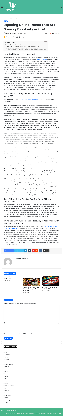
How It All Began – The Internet (13, 44)
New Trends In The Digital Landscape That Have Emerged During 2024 (23, 46)
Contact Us (25, 413)
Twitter (54, 413)
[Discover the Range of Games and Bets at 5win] (50, 281)
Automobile (7, 354)
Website (35, 328)
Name (5, 322)
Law (5, 388)
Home (6, 18)
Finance (6, 373)
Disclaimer (31, 413)
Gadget (6, 381)
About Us (19, 413)
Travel (6, 402)
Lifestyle (6, 390)
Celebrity (6, 361)
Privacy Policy (13, 413)
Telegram (59, 413)
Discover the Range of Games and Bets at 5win (50, 288)
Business (6, 359)
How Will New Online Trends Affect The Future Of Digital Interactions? (23, 48)
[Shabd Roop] (11, 7)
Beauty (6, 357)
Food (5, 378)
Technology (7, 400)
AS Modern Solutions (11, 33)
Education (6, 366)
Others (10, 18)
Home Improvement (9, 385)
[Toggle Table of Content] (44, 42)
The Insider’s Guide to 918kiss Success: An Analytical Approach (31, 289)
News (5, 392)
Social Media (7, 395)
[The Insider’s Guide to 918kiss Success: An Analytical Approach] (31, 281)
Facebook (49, 413)
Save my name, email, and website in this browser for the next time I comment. (24, 333)
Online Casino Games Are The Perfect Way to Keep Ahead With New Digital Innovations (27, 49)
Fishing (6, 376)
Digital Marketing (8, 364)
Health (6, 383)
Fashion (6, 371)
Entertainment (7, 369)
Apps (5, 352)
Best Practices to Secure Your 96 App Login (12, 277)
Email (5, 328)
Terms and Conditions (40, 413)
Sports (6, 397)
